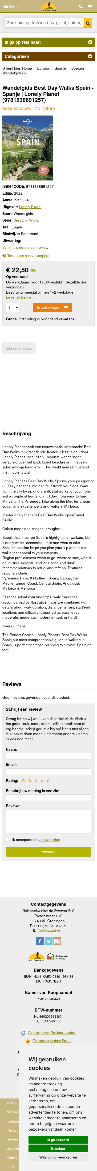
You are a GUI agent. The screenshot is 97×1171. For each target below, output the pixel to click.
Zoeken (88, 23)
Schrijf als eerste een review (25, 247)
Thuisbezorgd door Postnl (52, 1040)
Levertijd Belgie (18, 297)
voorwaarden (49, 839)
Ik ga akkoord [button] (58, 1140)
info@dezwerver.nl (50, 930)
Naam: (11, 749)
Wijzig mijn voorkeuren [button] (58, 1157)
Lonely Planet (30, 206)
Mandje (89, 6)
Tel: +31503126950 (81, 6)
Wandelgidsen (14, 72)
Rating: (12, 780)
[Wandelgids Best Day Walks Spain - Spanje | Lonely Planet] (27, 147)
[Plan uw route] (57, 941)
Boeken (77, 68)
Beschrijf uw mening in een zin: (32, 790)
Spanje (60, 68)
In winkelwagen (49, 307)
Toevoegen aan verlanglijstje (28, 256)
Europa (43, 68)
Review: (13, 805)
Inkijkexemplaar (19, 348)
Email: (11, 764)
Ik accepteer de (36, 839)
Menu (13, 6)
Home (27, 68)
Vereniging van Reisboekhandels (52, 1032)
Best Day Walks (26, 220)
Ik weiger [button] (58, 1148)
